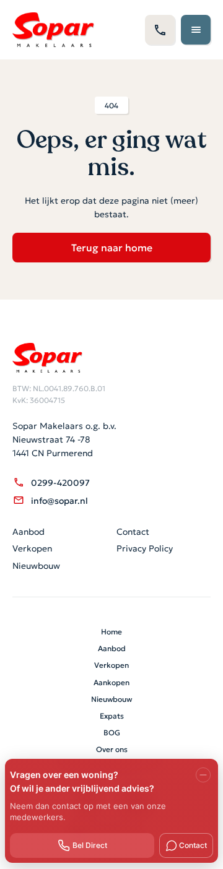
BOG (111, 732)
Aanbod (28, 531)
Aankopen (111, 682)
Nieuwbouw (36, 565)
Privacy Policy (144, 548)
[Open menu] (196, 30)
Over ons (112, 748)
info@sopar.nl (59, 500)
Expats (112, 715)
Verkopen (32, 548)
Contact (132, 531)
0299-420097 (60, 482)
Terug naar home (111, 247)
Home (111, 631)
